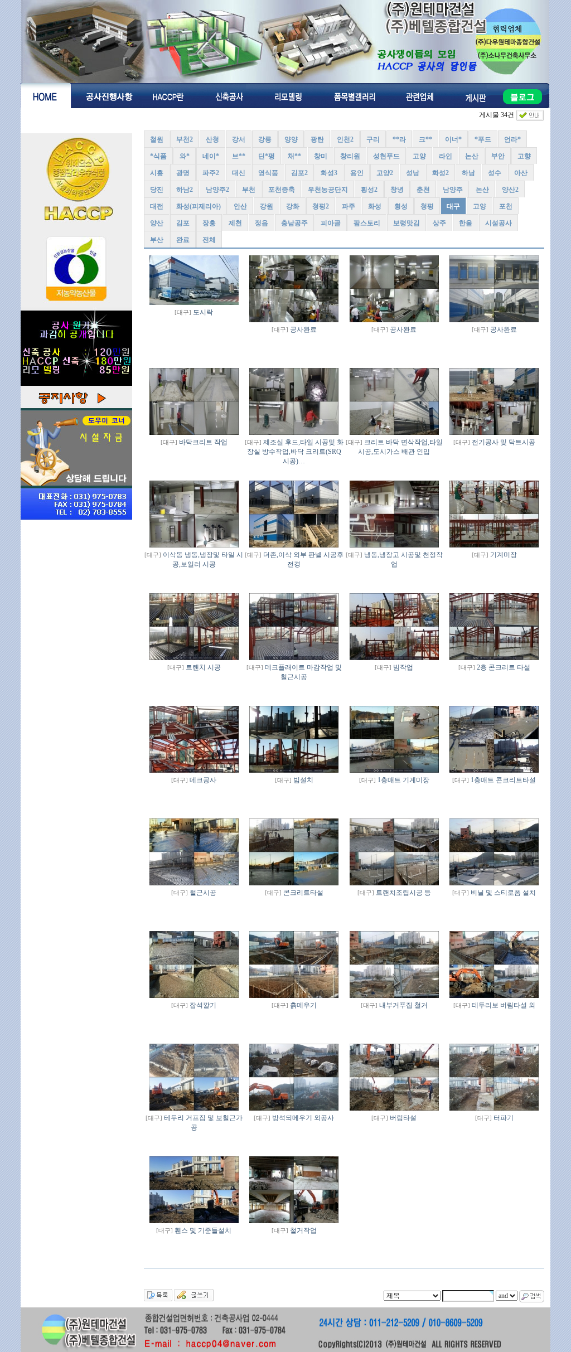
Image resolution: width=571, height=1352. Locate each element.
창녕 (397, 189)
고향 (524, 156)
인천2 (345, 139)
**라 (399, 139)
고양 (419, 156)
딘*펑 (266, 156)
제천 (235, 223)
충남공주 (294, 223)
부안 (498, 156)
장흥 (209, 223)
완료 (183, 240)
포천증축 (281, 189)
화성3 (329, 173)
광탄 (317, 139)
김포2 (299, 173)
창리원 (350, 156)
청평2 (320, 206)
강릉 (265, 139)
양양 (291, 139)
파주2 (210, 173)
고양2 (384, 173)
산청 (212, 139)
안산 (240, 206)
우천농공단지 (328, 189)
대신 (238, 173)
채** (294, 156)
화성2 (440, 173)
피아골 (331, 223)
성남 (412, 173)
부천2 (184, 139)
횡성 (401, 206)
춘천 (423, 189)
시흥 (156, 173)
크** (425, 139)
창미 (320, 156)
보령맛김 (406, 223)
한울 (465, 223)
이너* (453, 139)
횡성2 (369, 189)
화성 (374, 206)
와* (185, 156)
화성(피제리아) (198, 206)
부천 (248, 189)
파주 (348, 206)
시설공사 (498, 223)
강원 (266, 206)
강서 (238, 139)
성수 (494, 173)
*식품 (158, 156)
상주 (439, 223)
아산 (521, 173)
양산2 (510, 189)
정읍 (261, 223)
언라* (512, 139)
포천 (505, 206)
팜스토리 (367, 223)
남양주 (453, 189)
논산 (471, 156)
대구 (453, 206)
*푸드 (483, 139)
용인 (357, 173)
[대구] (183, 312)
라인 (445, 156)
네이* (210, 156)
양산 (156, 223)
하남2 (184, 189)
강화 (292, 206)
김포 (183, 223)
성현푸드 (386, 156)
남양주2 (217, 189)
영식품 (268, 173)
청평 (427, 206)
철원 (156, 139)
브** (238, 156)
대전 (156, 206)
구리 (373, 139)
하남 (468, 173)
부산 (156, 240)
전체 (209, 240)
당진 (156, 189)
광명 (183, 173)
